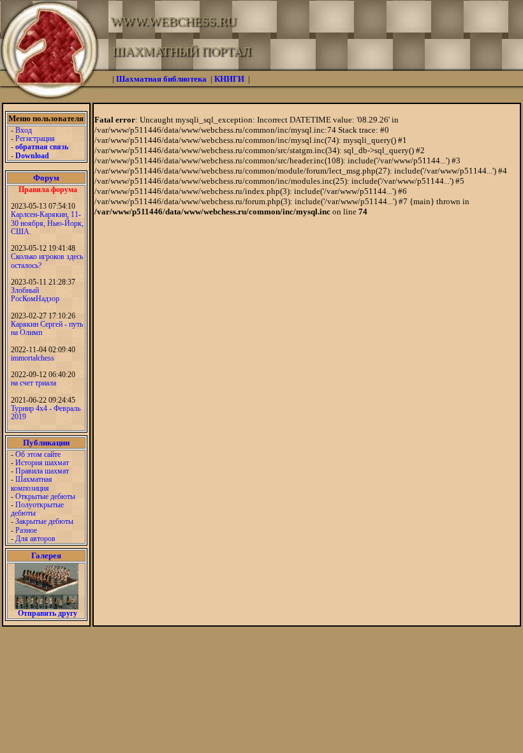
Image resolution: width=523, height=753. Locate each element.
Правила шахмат (42, 470)
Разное (26, 530)
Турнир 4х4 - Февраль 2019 (45, 412)
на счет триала (33, 382)
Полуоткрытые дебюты (37, 509)
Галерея (46, 555)
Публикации (46, 442)
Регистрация (35, 138)
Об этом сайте (38, 454)
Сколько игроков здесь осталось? (47, 260)
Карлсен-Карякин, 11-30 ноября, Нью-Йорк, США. (47, 222)
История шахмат (42, 462)
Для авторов (35, 538)
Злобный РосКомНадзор (35, 294)
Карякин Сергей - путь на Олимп (47, 328)
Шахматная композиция (31, 483)
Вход (23, 130)
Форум (46, 178)
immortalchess (32, 358)
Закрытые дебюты (44, 521)
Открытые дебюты (45, 496)
